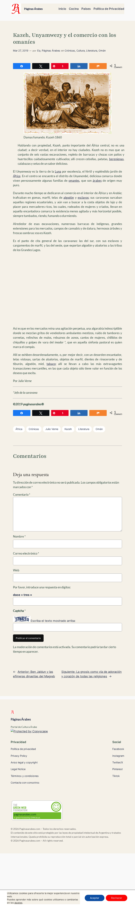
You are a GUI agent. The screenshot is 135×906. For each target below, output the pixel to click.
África (18, 429)
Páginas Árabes (33, 8)
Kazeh (68, 429)
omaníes (74, 180)
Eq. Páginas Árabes (48, 50)
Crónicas (70, 50)
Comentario (21, 494)
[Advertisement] (67, 289)
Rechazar (116, 897)
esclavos (83, 197)
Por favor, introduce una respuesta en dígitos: (42, 587)
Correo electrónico (26, 553)
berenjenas (116, 159)
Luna (58, 171)
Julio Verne (51, 429)
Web (16, 570)
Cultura (80, 50)
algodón (68, 197)
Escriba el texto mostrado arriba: (53, 621)
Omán (102, 50)
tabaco (51, 364)
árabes (97, 180)
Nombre (19, 536)
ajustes (18, 902)
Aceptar (94, 897)
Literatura (91, 50)
